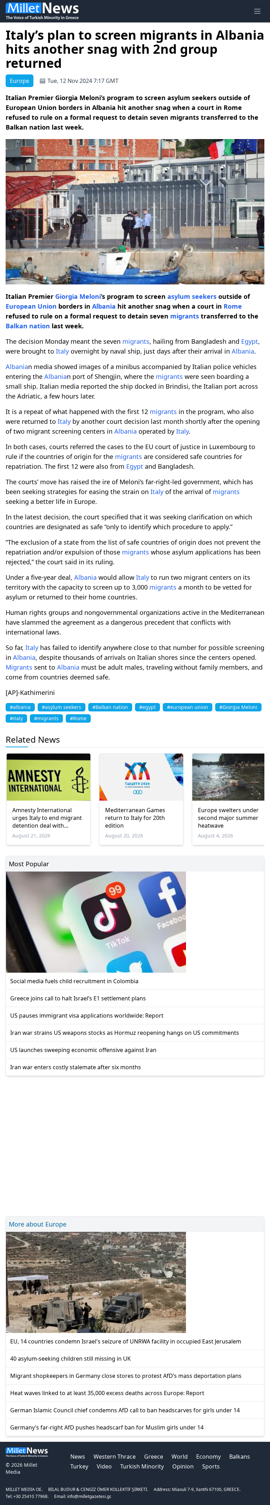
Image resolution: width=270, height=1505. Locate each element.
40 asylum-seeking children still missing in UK (70, 1358)
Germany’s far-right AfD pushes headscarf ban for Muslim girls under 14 (107, 1427)
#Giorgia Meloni (238, 707)
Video (104, 1466)
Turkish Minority (142, 1466)
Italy (62, 351)
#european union (187, 707)
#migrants (46, 718)
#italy (16, 718)
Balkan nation (28, 326)
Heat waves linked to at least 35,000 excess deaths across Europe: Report (107, 1393)
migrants (184, 316)
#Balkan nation (110, 707)
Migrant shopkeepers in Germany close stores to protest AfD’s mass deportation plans (126, 1376)
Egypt (249, 341)
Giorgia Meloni (78, 296)
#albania (20, 707)
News (77, 1456)
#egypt (147, 707)
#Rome (78, 718)
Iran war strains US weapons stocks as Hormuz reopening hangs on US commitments (124, 1033)
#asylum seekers (61, 707)
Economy (208, 1456)
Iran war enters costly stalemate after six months (75, 1067)
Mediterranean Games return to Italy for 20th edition (135, 817)
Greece (153, 1456)
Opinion (183, 1466)
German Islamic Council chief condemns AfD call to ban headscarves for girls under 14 (125, 1410)
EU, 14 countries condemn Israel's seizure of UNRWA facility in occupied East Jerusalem (125, 1341)
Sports (211, 1466)
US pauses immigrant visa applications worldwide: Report (86, 1015)
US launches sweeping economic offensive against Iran (83, 1050)
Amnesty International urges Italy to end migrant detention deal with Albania (47, 817)
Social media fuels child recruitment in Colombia (74, 981)
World (180, 1456)
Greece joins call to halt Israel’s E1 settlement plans (78, 998)
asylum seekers (192, 296)
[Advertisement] (135, 1144)
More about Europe (37, 1224)
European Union (31, 306)
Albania (104, 306)
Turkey (79, 1466)
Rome (233, 306)
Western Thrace (115, 1456)
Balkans (239, 1456)
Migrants (19, 667)
